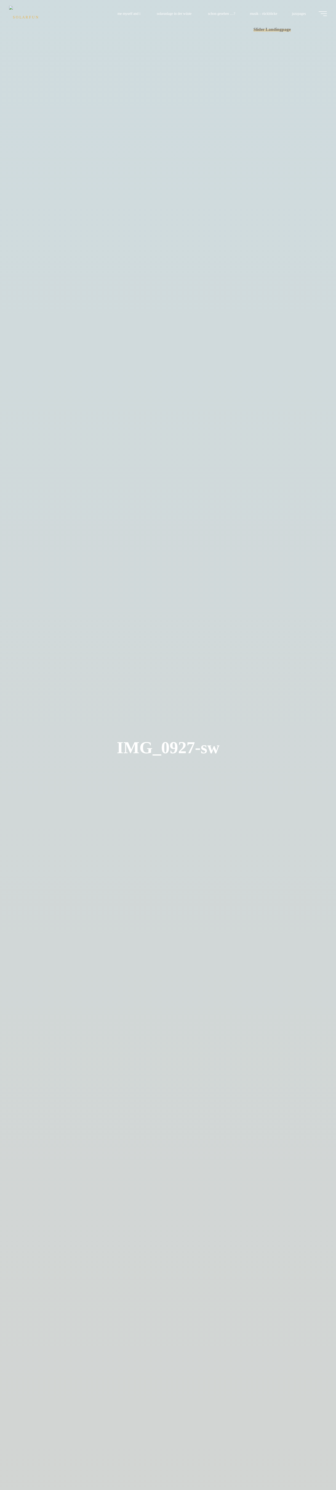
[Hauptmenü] (323, 13)
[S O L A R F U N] (23, 14)
